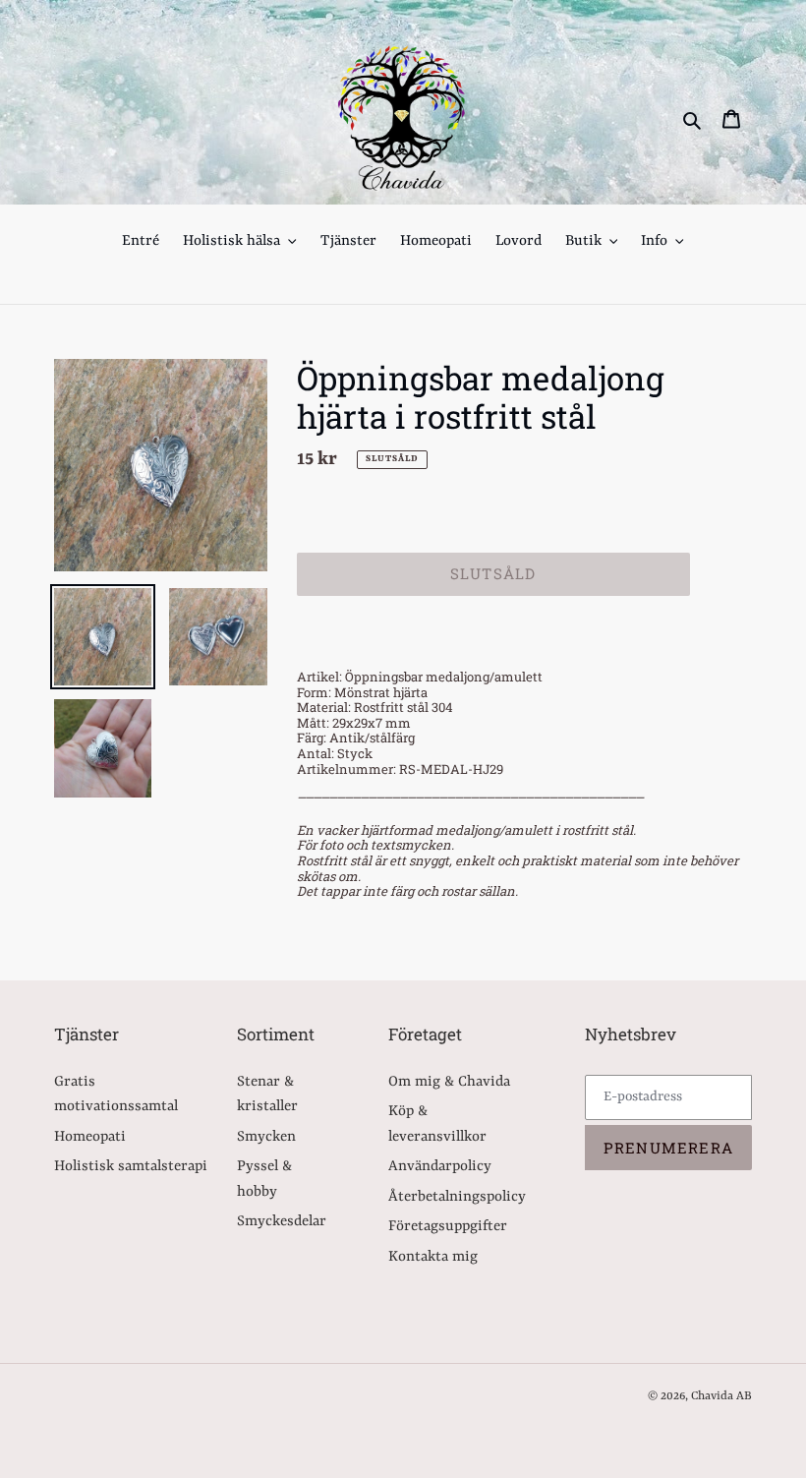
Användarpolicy (439, 1166)
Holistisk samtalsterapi (130, 1166)
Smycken (266, 1137)
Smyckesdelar (281, 1221)
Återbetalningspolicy (457, 1197)
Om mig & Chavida (449, 1082)
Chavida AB (721, 1396)
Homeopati (90, 1137)
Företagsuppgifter (447, 1226)
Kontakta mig (433, 1257)
